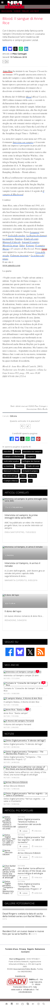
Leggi (25, 831)
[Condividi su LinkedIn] (26, 48)
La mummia (7, 238)
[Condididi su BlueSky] (10, 48)
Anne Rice (7, 71)
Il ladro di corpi (31, 238)
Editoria (13, 416)
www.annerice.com (11, 265)
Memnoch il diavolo (11, 242)
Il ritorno (30, 245)
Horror (17, 11)
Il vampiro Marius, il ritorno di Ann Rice (21, 702)
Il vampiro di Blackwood (13, 456)
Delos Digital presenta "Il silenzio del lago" (23, 744)
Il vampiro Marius (11, 480)
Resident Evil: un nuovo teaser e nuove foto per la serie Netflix (23, 932)
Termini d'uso (11, 949)
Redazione (40, 949)
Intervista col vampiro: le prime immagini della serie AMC (21, 516)
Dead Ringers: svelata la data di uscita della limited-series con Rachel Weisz (22, 915)
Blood (29, 96)
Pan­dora (19, 238)
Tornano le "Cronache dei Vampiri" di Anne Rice (23, 689)
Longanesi (34, 232)
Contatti (25, 952)
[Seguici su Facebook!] (9, 652)
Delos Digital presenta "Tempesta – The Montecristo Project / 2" (22, 758)
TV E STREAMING (14, 507)
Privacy (22, 949)
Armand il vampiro (30, 242)
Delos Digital (6, 11)
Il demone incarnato (19, 255)
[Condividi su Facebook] (4, 48)
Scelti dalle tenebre (16, 235)
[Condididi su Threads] (15, 48)
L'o (30, 480)
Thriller (25, 11)
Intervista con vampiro (23, 142)
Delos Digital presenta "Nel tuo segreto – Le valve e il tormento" (24, 799)
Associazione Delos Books (24, 969)
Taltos (22, 245)
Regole (30, 949)
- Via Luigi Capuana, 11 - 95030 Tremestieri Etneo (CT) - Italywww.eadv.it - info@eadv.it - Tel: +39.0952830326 (27, 985)
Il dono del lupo (13, 611)
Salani (44, 248)
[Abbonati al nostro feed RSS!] (40, 652)
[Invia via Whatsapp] (20, 48)
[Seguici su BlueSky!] (20, 652)
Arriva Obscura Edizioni (14, 785)
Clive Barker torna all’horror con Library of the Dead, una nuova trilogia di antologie (25, 773)
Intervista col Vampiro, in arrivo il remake (22, 564)
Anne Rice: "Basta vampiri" (16, 713)
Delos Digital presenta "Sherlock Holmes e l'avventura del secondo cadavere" (29, 823)
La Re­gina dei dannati (36, 235)
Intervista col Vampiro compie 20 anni (21, 675)
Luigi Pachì (34, 11)
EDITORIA (10, 603)
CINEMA (9, 555)
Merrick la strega (10, 245)
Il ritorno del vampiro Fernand (17, 724)
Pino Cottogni (19, 53)
